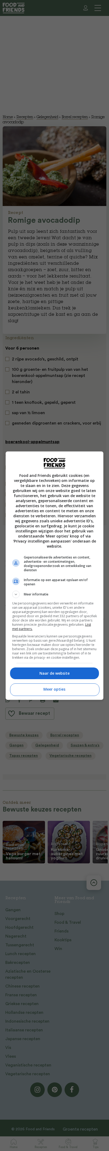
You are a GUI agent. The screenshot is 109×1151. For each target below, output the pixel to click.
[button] (54, 594)
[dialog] (55, 575)
